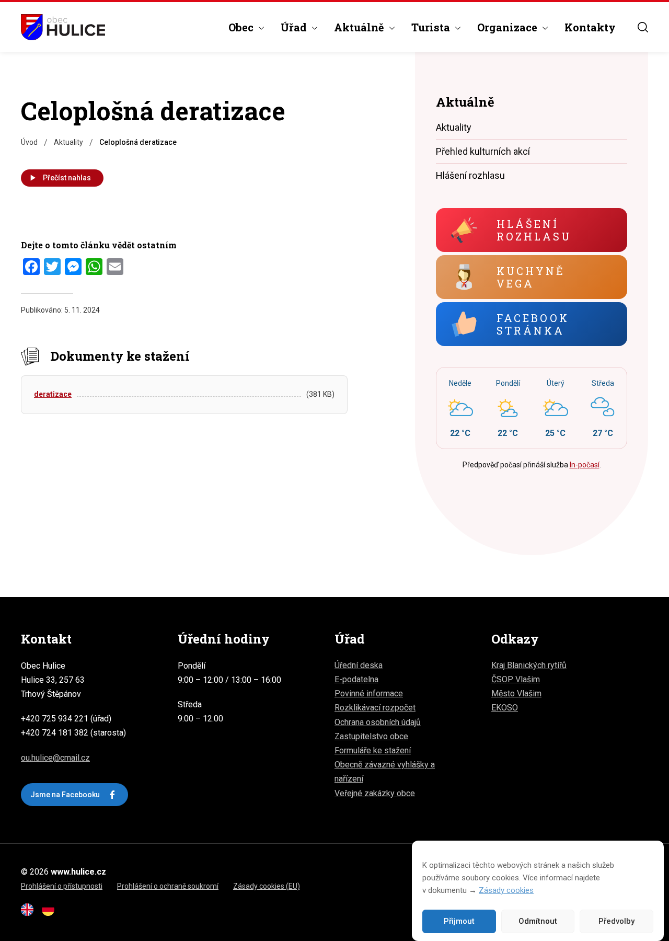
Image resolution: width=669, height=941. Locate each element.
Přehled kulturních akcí (483, 151)
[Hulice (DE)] (51, 913)
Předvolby (616, 921)
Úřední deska (358, 665)
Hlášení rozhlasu (470, 175)
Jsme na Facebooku (65, 794)
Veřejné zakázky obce (374, 793)
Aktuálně (359, 27)
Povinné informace (368, 693)
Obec (240, 27)
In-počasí (584, 465)
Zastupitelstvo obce (371, 736)
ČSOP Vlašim (515, 679)
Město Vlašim (516, 693)
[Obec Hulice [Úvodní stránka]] (63, 27)
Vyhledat (643, 27)
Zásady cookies (506, 890)
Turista (430, 27)
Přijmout (459, 921)
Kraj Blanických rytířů (529, 665)
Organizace (507, 27)
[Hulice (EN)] (30, 913)
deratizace (53, 394)
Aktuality (453, 127)
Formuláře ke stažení (372, 750)
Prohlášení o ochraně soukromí (167, 886)
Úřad (294, 27)
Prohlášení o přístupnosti (61, 886)
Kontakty (590, 27)
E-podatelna (356, 679)
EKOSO (504, 708)
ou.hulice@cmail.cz (55, 758)
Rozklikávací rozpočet (375, 708)
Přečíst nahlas (67, 178)
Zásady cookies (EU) (266, 886)
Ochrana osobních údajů (377, 722)
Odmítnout (537, 921)
